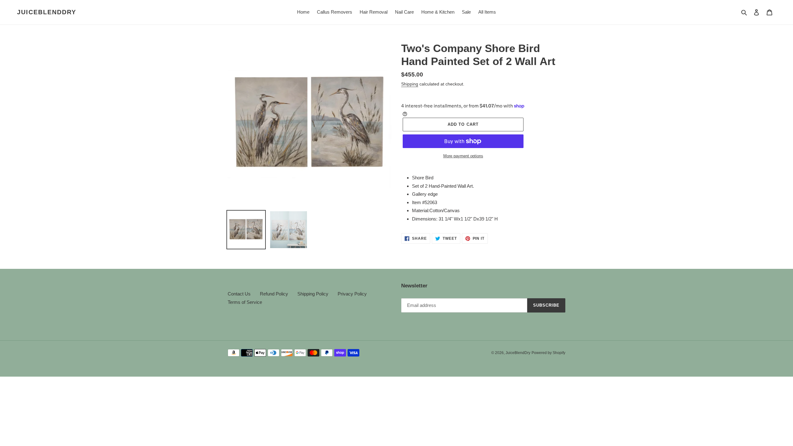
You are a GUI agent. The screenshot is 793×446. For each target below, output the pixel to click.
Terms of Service (245, 302)
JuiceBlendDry (46, 12)
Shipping (409, 83)
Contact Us (239, 293)
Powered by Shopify (548, 353)
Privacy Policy (352, 293)
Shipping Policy (312, 293)
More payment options (463, 156)
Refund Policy (274, 293)
